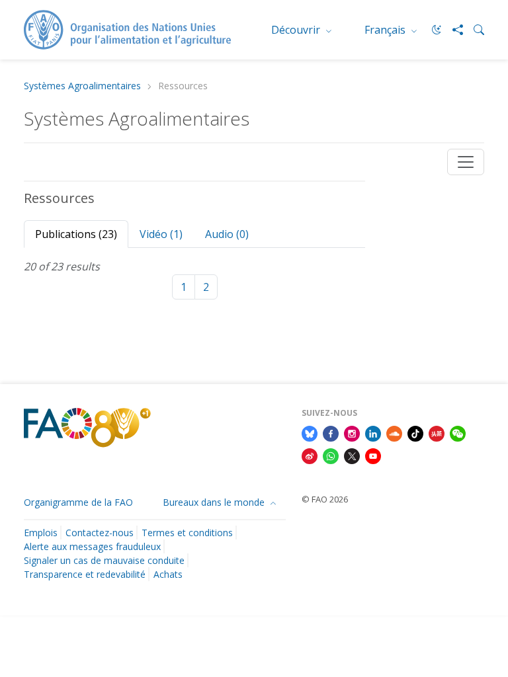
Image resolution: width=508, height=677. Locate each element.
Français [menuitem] (386, 29)
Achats (168, 574)
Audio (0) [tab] (227, 234)
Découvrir (297, 29)
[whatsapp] (331, 455)
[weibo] (310, 455)
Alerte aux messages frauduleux (92, 546)
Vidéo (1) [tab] (161, 234)
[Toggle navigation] (465, 162)
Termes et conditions (187, 532)
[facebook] (331, 432)
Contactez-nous (99, 532)
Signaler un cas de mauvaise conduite (104, 560)
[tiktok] (415, 432)
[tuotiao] (436, 432)
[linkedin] (373, 432)
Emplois (41, 532)
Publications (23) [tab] (76, 234)
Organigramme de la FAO (78, 502)
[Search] (473, 29)
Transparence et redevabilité (85, 574)
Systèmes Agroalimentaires (82, 86)
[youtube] (373, 455)
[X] (352, 455)
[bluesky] (310, 432)
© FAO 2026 (325, 499)
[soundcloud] (394, 432)
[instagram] (352, 432)
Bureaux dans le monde (215, 502)
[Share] (452, 29)
